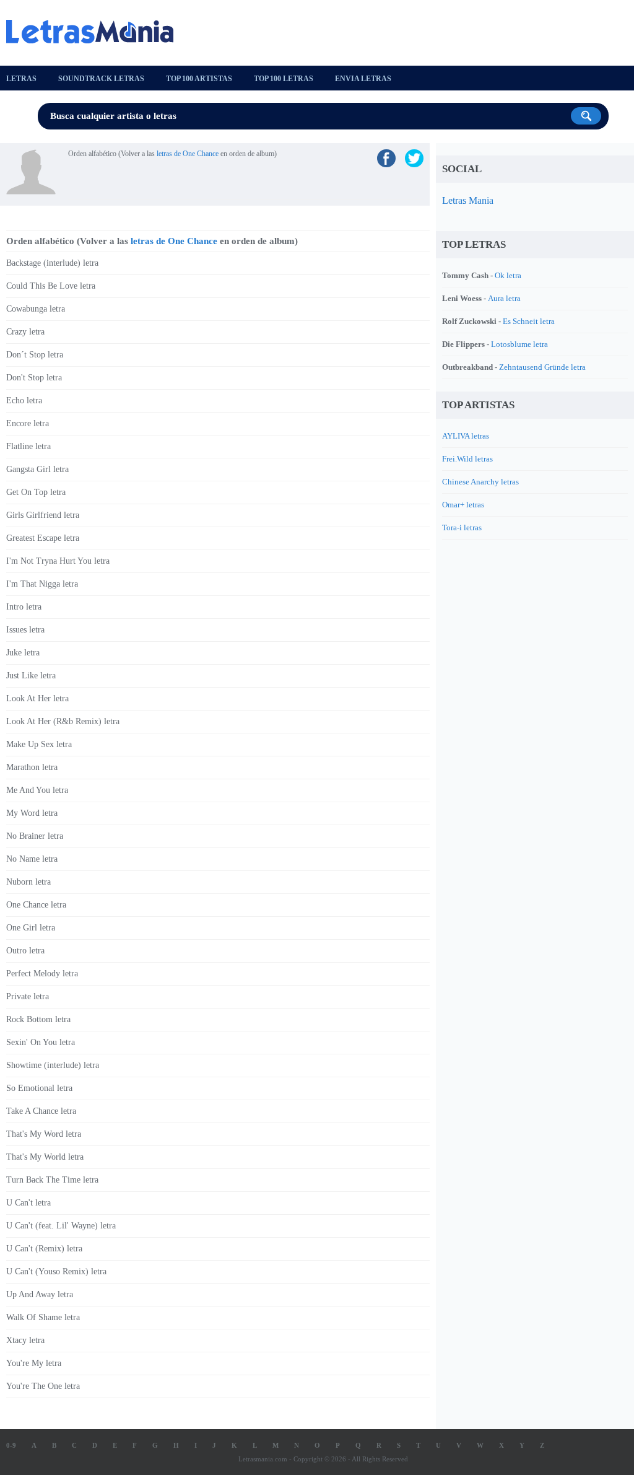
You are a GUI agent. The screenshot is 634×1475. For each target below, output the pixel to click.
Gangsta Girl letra (37, 469)
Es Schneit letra (529, 321)
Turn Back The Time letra (52, 1179)
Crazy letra (25, 331)
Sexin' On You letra (40, 1042)
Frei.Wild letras (467, 458)
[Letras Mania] (96, 31)
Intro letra (23, 606)
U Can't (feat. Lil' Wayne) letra (61, 1225)
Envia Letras (363, 78)
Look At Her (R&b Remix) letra (62, 721)
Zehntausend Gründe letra (542, 367)
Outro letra (25, 950)
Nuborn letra (28, 881)
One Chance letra (36, 904)
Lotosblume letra (519, 344)
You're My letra (33, 1363)
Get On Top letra (36, 492)
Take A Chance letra (41, 1111)
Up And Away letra (39, 1294)
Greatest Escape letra (42, 538)
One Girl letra (30, 927)
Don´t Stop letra (34, 354)
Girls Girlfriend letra (42, 515)
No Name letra (32, 859)
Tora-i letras (462, 527)
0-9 (11, 1445)
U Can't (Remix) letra (44, 1248)
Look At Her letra (37, 698)
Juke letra (23, 652)
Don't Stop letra (34, 377)
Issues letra (25, 629)
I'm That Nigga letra (42, 584)
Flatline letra (28, 446)
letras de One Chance (188, 153)
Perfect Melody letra (42, 973)
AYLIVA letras (465, 435)
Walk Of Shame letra (43, 1317)
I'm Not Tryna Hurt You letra (58, 561)
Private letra (27, 996)
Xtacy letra (25, 1340)
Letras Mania (467, 200)
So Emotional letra (39, 1088)
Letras (21, 78)
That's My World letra (45, 1157)
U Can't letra (28, 1202)
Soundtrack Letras (101, 78)
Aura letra (504, 298)
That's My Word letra (43, 1134)
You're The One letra (43, 1386)
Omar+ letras (463, 504)
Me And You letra (37, 790)
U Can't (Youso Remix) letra (56, 1271)
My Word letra (32, 813)
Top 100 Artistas (199, 78)
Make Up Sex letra (39, 744)
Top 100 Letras (283, 78)
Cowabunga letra (35, 308)
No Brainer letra (34, 836)
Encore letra (27, 423)
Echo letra (24, 400)
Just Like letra (31, 675)
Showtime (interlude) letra (52, 1065)
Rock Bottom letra (38, 1019)
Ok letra (508, 275)
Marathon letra (32, 767)
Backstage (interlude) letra (52, 263)
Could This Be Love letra (50, 286)
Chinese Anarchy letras (480, 481)
